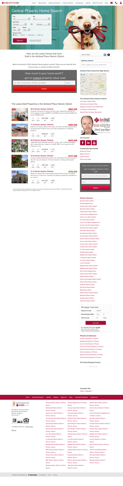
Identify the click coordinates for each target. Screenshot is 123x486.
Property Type (17, 33)
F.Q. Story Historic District (87, 249)
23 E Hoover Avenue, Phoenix (42, 156)
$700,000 (72, 171)
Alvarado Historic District (87, 201)
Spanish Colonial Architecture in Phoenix (91, 355)
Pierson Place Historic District (88, 282)
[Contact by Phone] (116, 3)
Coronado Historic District (87, 220)
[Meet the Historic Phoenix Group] (95, 125)
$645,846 (72, 140)
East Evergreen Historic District (89, 236)
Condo (23, 35)
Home (16, 35)
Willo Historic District (85, 290)
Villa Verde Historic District (87, 287)
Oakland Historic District (87, 276)
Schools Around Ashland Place (88, 104)
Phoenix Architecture (88, 336)
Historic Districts (86, 198)
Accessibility (42, 475)
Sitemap (14, 430)
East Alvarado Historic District (88, 233)
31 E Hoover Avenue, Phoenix (42, 171)
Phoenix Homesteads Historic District (90, 279)
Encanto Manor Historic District (89, 244)
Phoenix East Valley (85, 159)
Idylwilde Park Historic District (88, 255)
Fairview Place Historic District (88, 247)
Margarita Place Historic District (89, 266)
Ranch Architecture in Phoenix (88, 352)
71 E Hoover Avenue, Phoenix (42, 125)
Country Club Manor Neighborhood (90, 222)
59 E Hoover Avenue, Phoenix (42, 140)
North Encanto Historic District (88, 274)
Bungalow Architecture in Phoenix (89, 341)
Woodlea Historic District (87, 298)
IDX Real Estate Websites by (20, 475)
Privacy (55, 475)
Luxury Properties (85, 263)
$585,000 (72, 125)
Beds (14, 27)
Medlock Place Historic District (88, 268)
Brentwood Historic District (87, 209)
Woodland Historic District (87, 295)
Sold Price (16, 22)
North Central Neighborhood (88, 271)
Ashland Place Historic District (88, 206)
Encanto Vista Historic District (88, 241)
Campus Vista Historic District (88, 211)
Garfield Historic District (86, 252)
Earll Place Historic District (87, 230)
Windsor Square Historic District (89, 293)
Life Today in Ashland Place (88, 101)
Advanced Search (35, 40)
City (14, 16)
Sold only (40, 35)
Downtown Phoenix (85, 151)
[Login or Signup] (121, 3)
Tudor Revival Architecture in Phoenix (90, 357)
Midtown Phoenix (85, 154)
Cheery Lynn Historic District (88, 217)
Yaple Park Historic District (87, 301)
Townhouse (31, 35)
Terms (49, 475)
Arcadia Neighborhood (86, 203)
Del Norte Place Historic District (89, 228)
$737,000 (72, 156)
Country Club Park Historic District (89, 225)
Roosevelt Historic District (87, 284)
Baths (24, 27)
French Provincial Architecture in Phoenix (91, 346)
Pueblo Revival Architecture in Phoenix (91, 349)
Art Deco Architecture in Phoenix (89, 338)
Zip (34, 16)
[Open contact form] (111, 3)
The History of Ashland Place (88, 109)
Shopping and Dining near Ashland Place (91, 107)
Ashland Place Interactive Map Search (91, 112)
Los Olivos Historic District (87, 260)
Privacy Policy (29, 427)
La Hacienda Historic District (88, 257)
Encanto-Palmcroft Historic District (89, 238)
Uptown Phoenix (84, 156)
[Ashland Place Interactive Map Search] (93, 84)
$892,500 (72, 109)
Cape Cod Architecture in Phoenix (89, 344)
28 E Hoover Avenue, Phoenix (42, 109)
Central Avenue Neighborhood (88, 214)
